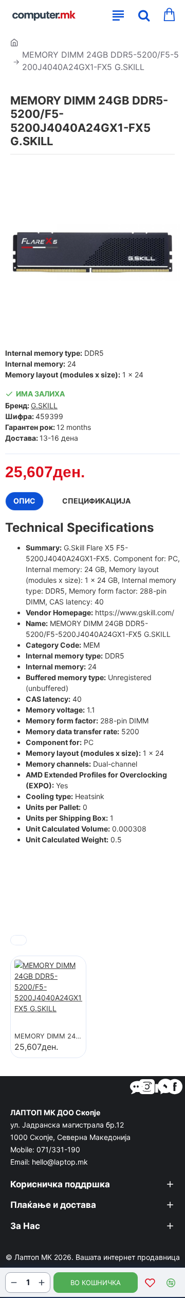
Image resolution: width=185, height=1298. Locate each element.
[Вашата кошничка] (168, 15)
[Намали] (14, 1282)
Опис (24, 500)
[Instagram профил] (147, 1086)
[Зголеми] (41, 1282)
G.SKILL (44, 405)
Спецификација (96, 500)
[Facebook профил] (174, 1086)
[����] (141, 15)
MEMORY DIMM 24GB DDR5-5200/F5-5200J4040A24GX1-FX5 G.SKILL (48, 1036)
